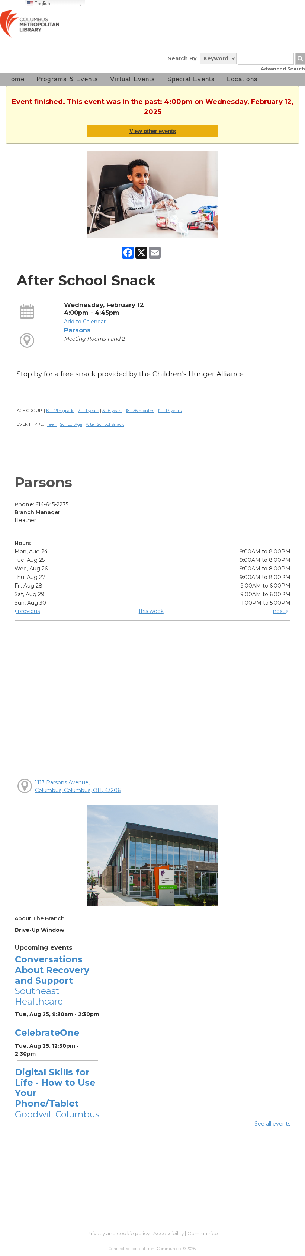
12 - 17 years (170, 410)
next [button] (279, 611)
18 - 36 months (140, 410)
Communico (202, 1233)
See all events (272, 1123)
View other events (152, 131)
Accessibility (168, 1233)
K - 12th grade (60, 410)
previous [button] (28, 611)
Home (15, 79)
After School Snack (105, 424)
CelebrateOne (47, 1032)
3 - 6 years (112, 410)
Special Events (191, 79)
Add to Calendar (85, 321)
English (41, 3)
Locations (242, 79)
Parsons (77, 330)
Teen (52, 424)
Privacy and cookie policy (118, 1233)
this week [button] (151, 611)
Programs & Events (67, 79)
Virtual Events (132, 79)
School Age (71, 424)
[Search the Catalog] (300, 59)
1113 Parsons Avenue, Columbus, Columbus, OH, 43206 (78, 786)
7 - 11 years (88, 410)
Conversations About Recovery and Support (52, 980)
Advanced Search (283, 69)
